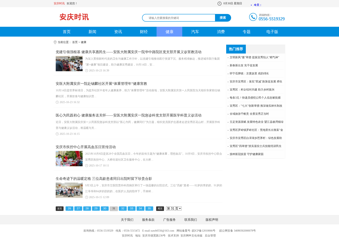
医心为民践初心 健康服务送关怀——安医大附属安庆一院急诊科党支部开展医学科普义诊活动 (128, 115)
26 (69, 208)
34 (140, 208)
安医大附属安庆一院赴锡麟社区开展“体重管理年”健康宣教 (101, 84)
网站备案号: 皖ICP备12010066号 (196, 230)
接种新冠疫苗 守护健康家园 (246, 154)
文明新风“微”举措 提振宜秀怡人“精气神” (254, 57)
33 (131, 208)
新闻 (92, 32)
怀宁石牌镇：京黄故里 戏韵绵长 (249, 73)
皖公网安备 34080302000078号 (237, 230)
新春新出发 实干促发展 (244, 65)
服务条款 (148, 219)
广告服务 (169, 219)
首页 (67, 32)
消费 (221, 32)
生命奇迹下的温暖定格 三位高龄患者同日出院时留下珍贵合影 (104, 179)
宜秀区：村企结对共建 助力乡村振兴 (252, 89)
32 (122, 208)
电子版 (272, 32)
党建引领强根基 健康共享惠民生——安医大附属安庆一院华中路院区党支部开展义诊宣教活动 (128, 52)
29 (96, 208)
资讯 (118, 32)
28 (87, 208)
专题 (247, 32)
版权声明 (212, 219)
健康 (169, 32)
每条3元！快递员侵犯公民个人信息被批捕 (255, 97)
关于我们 (127, 219)
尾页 (160, 208)
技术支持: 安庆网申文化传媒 (185, 235)
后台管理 (210, 235)
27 (78, 208)
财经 (144, 32)
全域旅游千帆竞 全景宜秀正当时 (249, 113)
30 (104, 208)
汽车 (195, 32)
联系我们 (190, 219)
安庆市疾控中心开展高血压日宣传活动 (86, 147)
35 (149, 208)
